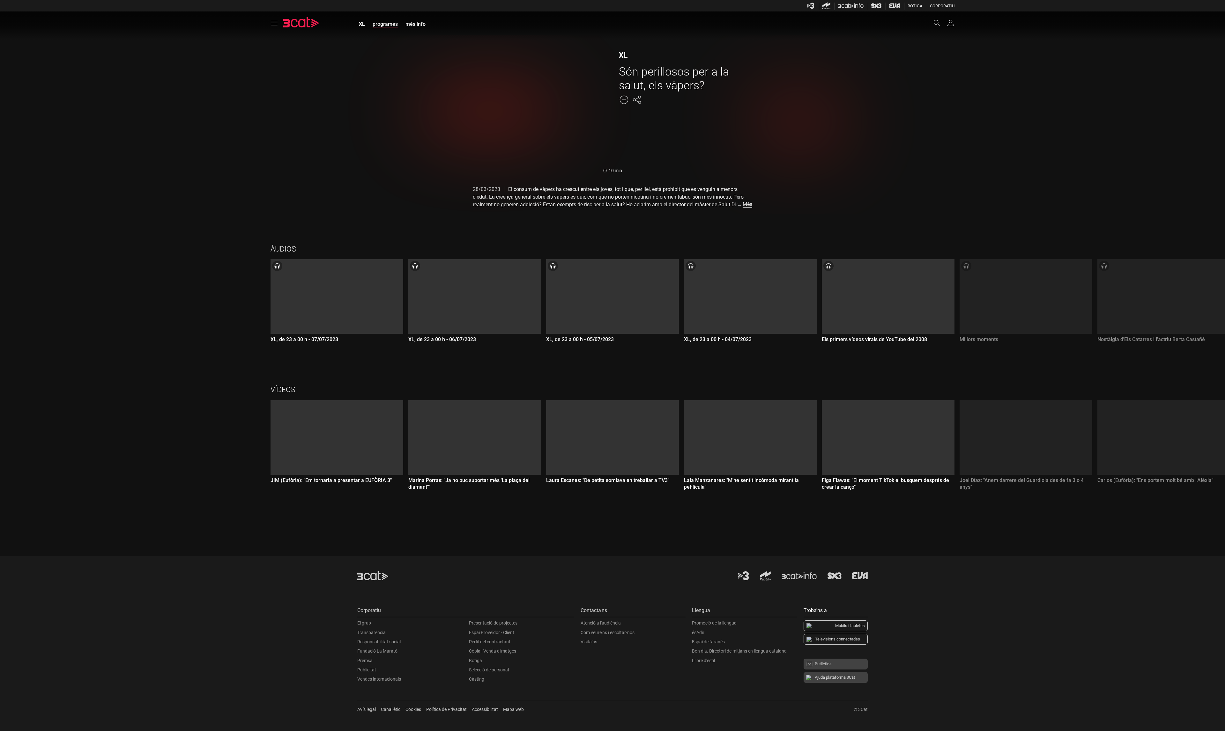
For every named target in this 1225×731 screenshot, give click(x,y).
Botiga (915, 6)
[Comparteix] (637, 100)
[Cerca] (940, 23)
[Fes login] (950, 23)
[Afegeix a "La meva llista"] (624, 100)
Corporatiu (942, 6)
